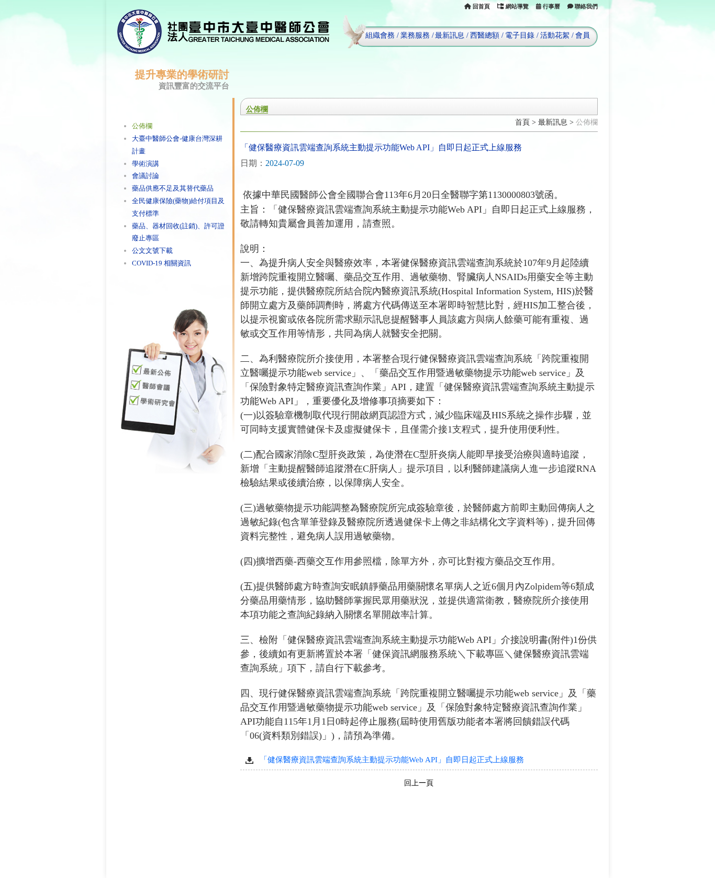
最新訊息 (449, 35)
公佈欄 (142, 126)
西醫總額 (484, 35)
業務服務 (415, 35)
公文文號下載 (152, 250)
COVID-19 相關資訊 (161, 263)
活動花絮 (554, 35)
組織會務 (380, 35)
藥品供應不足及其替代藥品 (173, 188)
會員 (582, 35)
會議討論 (145, 176)
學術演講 (145, 164)
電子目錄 (519, 35)
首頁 (522, 122)
